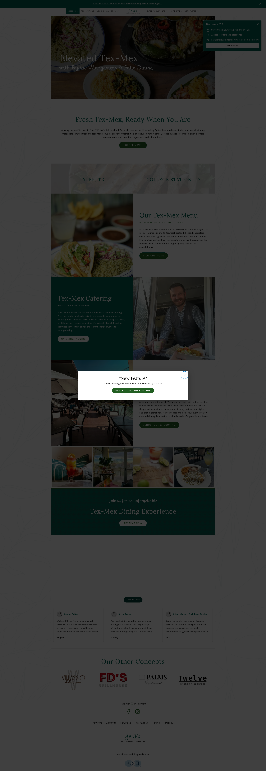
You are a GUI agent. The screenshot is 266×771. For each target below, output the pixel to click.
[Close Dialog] (184, 375)
